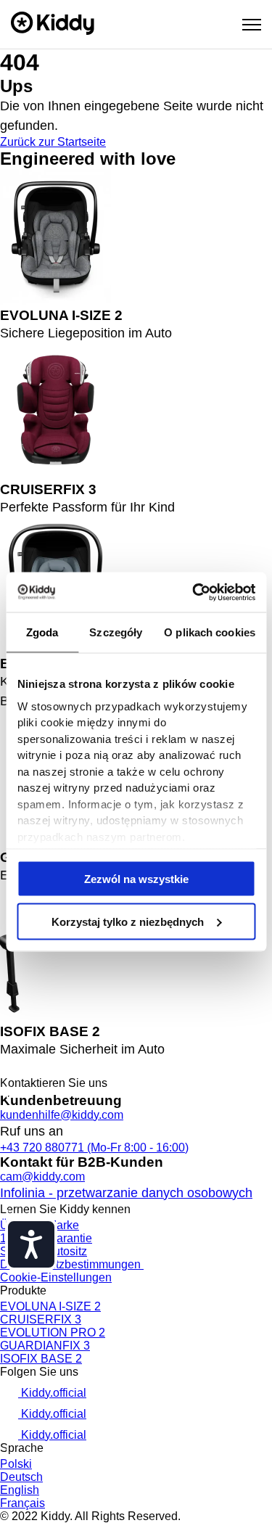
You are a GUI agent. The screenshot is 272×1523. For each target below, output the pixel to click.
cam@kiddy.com (42, 1176)
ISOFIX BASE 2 (41, 1358)
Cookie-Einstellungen (56, 1277)
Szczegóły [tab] (115, 632)
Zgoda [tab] (42, 632)
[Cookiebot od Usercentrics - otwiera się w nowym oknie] (193, 592)
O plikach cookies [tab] (209, 632)
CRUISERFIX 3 (40, 1319)
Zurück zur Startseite (53, 142)
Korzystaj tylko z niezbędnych (127, 921)
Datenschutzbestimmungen (72, 1264)
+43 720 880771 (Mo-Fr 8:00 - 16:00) (94, 1147)
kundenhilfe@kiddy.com (61, 1115)
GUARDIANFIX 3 (45, 1345)
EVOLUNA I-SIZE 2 (50, 1306)
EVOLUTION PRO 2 (52, 1332)
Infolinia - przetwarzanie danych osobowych (126, 1193)
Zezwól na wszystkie (136, 879)
